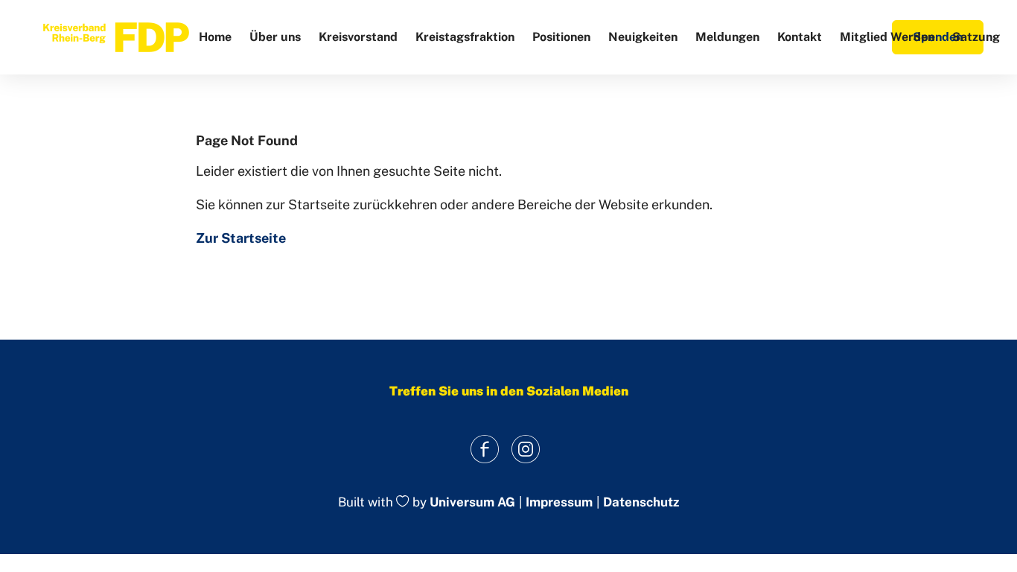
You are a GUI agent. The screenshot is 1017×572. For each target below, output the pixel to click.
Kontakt (799, 37)
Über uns (275, 37)
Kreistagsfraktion (464, 37)
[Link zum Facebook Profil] (484, 448)
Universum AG (472, 502)
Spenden (938, 37)
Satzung (976, 37)
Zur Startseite (241, 238)
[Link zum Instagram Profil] (525, 448)
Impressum (559, 502)
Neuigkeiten (643, 37)
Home (215, 37)
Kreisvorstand (358, 37)
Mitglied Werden (887, 37)
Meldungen (727, 37)
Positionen (561, 37)
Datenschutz (641, 502)
